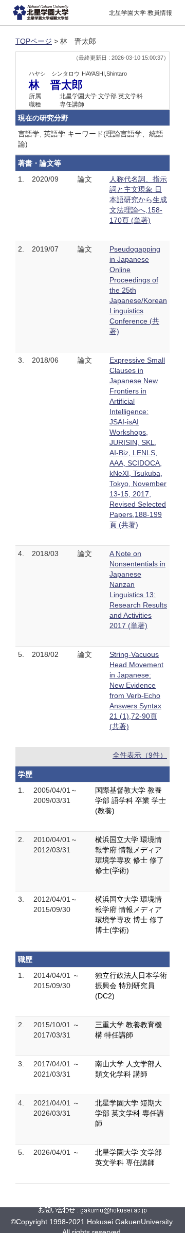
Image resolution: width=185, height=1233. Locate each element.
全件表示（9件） (140, 755)
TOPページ (33, 41)
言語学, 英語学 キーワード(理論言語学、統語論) (90, 139)
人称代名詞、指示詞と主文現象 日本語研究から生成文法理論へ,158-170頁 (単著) (138, 199)
